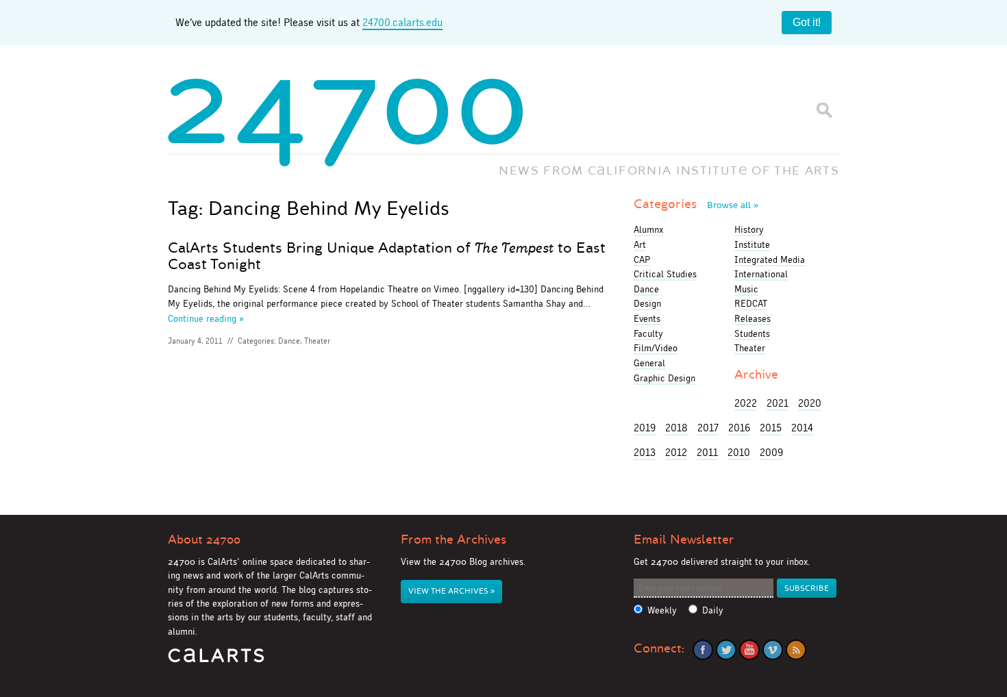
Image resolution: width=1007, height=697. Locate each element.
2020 (809, 402)
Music (746, 288)
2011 (707, 452)
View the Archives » (451, 591)
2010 (739, 452)
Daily (712, 610)
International (761, 273)
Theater (317, 341)
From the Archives (453, 539)
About (204, 539)
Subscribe (806, 588)
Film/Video (655, 347)
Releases (752, 318)
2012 (676, 452)
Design (647, 303)
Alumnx (648, 229)
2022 (745, 402)
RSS (796, 649)
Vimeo (772, 649)
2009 (771, 452)
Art (640, 244)
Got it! (807, 22)
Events (647, 318)
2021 (777, 402)
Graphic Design (664, 377)
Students (752, 333)
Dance (289, 341)
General (649, 362)
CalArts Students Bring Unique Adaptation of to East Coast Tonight (387, 256)
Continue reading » (206, 318)
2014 (802, 427)
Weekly (662, 610)
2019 (645, 427)
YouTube (749, 649)
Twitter (726, 649)
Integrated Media (769, 259)
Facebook (703, 649)
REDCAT (750, 303)
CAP (642, 259)
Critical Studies (665, 273)
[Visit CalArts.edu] (216, 660)
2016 (739, 427)
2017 (708, 427)
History (749, 229)
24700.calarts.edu (402, 22)
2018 (676, 427)
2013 (645, 452)
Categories (696, 204)
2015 (771, 427)
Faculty (648, 333)
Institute (752, 244)
